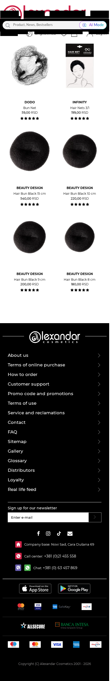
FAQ (12, 431)
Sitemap (17, 441)
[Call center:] (19, 556)
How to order (22, 374)
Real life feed (22, 489)
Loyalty (16, 479)
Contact (17, 422)
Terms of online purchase (36, 364)
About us (18, 355)
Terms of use (22, 403)
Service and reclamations (36, 412)
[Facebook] (38, 534)
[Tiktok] (58, 534)
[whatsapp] (28, 567)
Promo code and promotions (40, 393)
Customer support (28, 384)
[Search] (7, 25)
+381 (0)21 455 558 (59, 556)
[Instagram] (48, 534)
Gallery (15, 451)
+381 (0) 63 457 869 (60, 568)
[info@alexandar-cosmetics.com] (70, 534)
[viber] (19, 567)
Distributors (21, 470)
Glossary (17, 460)
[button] (74, 33)
